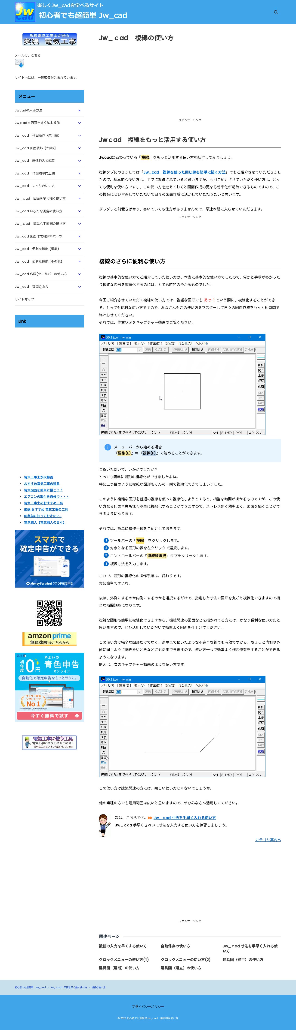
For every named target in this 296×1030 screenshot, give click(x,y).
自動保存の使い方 (175, 946)
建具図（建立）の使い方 (181, 968)
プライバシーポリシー (148, 1006)
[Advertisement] (190, 235)
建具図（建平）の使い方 (243, 959)
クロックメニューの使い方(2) (186, 959)
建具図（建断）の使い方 (119, 968)
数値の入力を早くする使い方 (123, 946)
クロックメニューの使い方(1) (124, 959)
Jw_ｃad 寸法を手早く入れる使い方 (250, 948)
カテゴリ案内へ (268, 840)
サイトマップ (24, 299)
